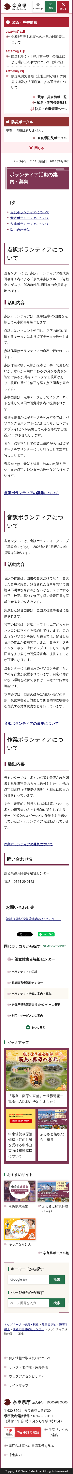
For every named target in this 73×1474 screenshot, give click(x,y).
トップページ (12, 1324)
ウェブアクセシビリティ (27, 1376)
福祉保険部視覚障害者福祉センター (33, 919)
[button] (38, 6)
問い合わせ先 (20, 229)
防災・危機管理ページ (51, 109)
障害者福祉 (49, 1324)
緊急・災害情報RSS (52, 102)
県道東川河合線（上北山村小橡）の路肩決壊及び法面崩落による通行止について (38, 81)
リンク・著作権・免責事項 (28, 1367)
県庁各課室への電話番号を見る (31, 1445)
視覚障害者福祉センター (35, 959)
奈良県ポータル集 (56, 1253)
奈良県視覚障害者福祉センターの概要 (36, 1004)
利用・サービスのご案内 (27, 1015)
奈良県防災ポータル (52, 138)
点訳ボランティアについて (29, 212)
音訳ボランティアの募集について (31, 724)
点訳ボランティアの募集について (31, 493)
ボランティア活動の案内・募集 (32, 993)
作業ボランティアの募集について (28, 844)
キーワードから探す (27, 1269)
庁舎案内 (15, 1455)
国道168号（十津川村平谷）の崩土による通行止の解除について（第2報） (38, 59)
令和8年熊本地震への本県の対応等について (38, 39)
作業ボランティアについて (29, 224)
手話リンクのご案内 (58, 1432)
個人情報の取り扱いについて (30, 1358)
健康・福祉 (31, 1324)
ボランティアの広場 (24, 971)
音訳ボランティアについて (29, 218)
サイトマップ (18, 1385)
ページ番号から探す (27, 1292)
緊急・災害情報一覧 (52, 97)
